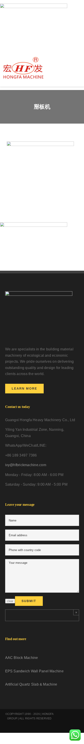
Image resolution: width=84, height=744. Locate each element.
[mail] (47, 729)
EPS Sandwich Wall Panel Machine (34, 671)
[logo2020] (23, 58)
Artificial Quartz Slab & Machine (31, 684)
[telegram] (40, 729)
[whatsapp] (33, 729)
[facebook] (11, 729)
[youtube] (18, 729)
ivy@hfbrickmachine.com (25, 465)
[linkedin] (25, 729)
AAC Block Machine (21, 658)
